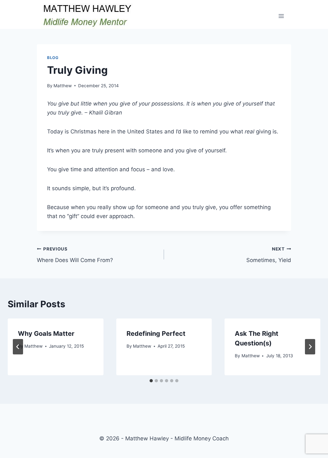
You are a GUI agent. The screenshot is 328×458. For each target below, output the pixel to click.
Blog (52, 57)
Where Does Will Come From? (75, 254)
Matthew (62, 85)
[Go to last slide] (18, 346)
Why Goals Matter (46, 333)
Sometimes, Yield (268, 254)
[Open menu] (281, 16)
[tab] (151, 380)
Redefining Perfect (156, 333)
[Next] (310, 346)
